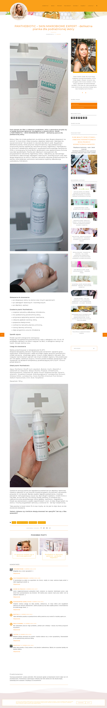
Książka (83, 5)
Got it (88, 702)
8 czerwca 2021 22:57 (32, 589)
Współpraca (75, 104)
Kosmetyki (45, 5)
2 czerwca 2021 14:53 (30, 569)
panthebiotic (32, 522)
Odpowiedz (16, 573)
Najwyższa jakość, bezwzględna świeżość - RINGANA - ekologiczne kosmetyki (81, 286)
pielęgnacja (42, 522)
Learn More (81, 702)
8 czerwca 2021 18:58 (34, 578)
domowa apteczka (22, 522)
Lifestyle (91, 5)
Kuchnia (75, 5)
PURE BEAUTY (67, 5)
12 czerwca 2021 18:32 (27, 645)
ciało (14, 522)
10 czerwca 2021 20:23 (25, 634)
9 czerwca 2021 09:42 (26, 614)
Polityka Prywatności (78, 107)
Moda (53, 5)
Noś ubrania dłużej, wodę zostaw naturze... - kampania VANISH (81, 271)
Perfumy (59, 5)
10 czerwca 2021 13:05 (30, 623)
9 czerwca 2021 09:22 (38, 601)
